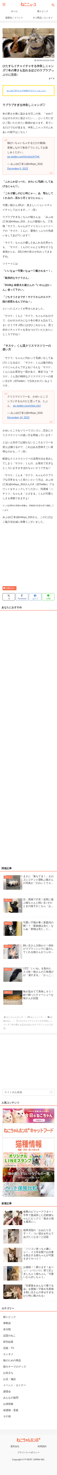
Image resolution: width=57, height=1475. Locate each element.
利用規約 (42, 1446)
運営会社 (14, 1446)
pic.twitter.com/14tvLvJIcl (27, 405)
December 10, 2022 (18, 417)
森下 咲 (51, 78)
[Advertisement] (28, 555)
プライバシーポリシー (28, 1452)
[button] (51, 1092)
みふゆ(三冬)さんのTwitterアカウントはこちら (26, 91)
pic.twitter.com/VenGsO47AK (23, 156)
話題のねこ (11, 588)
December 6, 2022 (17, 168)
